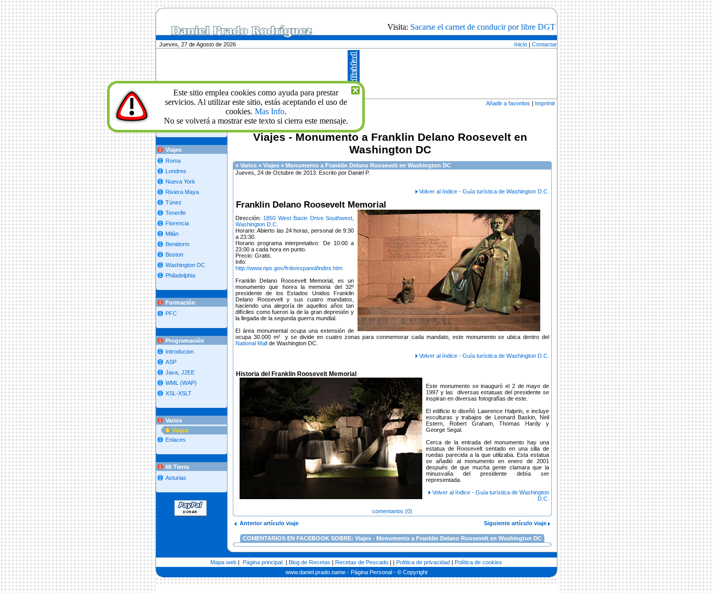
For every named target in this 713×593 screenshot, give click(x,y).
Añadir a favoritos (508, 103)
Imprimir (545, 103)
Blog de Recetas (309, 562)
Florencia (177, 223)
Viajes (180, 430)
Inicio (520, 44)
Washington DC (185, 265)
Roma (173, 161)
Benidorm (177, 244)
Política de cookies (478, 562)
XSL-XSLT (178, 393)
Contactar (544, 44)
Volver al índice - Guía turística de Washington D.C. (484, 191)
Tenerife (175, 213)
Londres (175, 171)
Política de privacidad (423, 562)
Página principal (262, 562)
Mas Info (269, 111)
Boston (174, 254)
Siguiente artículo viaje (516, 523)
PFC (171, 313)
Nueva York (180, 181)
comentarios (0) (392, 511)
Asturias (175, 478)
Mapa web (223, 562)
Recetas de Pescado (361, 562)
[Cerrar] (355, 89)
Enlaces (175, 440)
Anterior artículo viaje (267, 523)
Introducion (179, 351)
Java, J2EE (180, 372)
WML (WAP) (181, 383)
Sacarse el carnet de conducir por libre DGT (482, 26)
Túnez (173, 202)
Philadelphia (180, 275)
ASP (170, 362)
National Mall (251, 343)
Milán (172, 234)
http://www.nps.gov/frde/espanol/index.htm (288, 268)
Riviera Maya (182, 192)
